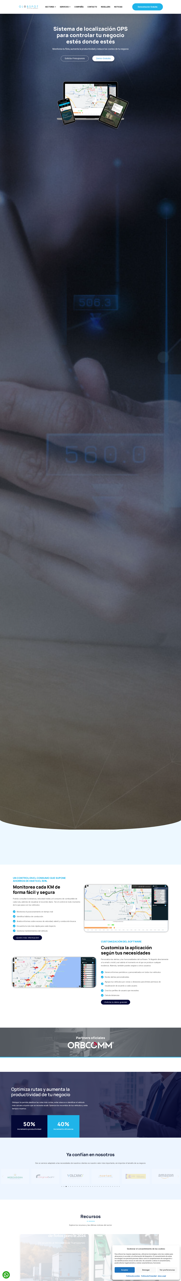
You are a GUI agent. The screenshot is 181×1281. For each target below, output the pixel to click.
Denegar (146, 1270)
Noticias (118, 7)
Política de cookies (133, 1276)
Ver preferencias (167, 1270)
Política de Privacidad (148, 1276)
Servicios (64, 7)
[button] (2, 1176)
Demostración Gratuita (147, 7)
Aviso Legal (162, 1276)
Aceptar (124, 1270)
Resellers (105, 7)
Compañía (78, 7)
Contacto (92, 7)
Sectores (49, 7)
